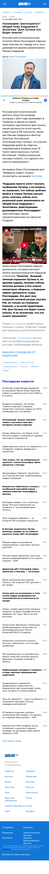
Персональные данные (31, 833)
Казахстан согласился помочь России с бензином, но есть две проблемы (20, 643)
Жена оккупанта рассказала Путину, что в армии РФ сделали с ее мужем (21, 582)
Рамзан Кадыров (10, 366)
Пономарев (18, 323)
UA (44, 4)
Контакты (7, 838)
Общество (35, 366)
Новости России (27, 362)
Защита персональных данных (31, 840)
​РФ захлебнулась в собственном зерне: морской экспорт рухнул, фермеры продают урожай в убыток (20, 658)
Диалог (4, 16)
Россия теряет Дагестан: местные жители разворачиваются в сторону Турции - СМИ (22, 558)
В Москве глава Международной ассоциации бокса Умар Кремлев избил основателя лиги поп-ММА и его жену (22, 392)
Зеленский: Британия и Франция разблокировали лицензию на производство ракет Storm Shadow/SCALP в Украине (21, 629)
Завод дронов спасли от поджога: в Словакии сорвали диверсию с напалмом (22, 449)
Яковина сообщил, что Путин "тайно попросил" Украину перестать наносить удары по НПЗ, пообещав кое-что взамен (22, 408)
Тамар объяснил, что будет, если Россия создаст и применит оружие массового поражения (22, 435)
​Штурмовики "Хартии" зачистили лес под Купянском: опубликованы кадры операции (22, 475)
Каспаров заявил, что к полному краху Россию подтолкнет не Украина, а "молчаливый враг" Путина (20, 506)
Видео (6, 370)
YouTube (36, 176)
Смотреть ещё (11, 741)
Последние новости (18, 381)
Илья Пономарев (17, 57)
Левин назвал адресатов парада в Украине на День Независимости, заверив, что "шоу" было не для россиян (21, 613)
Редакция (7, 832)
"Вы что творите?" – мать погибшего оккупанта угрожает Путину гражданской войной (22, 701)
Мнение (12, 16)
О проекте (8, 827)
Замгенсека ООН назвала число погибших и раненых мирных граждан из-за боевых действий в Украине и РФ (21, 729)
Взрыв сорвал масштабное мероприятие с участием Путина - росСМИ (21, 545)
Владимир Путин (10, 362)
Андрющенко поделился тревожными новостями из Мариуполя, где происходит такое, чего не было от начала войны (21, 687)
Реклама (28, 827)
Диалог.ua (6, 849)
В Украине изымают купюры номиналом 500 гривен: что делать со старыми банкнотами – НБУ (22, 715)
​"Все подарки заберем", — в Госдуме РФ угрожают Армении (20, 519)
